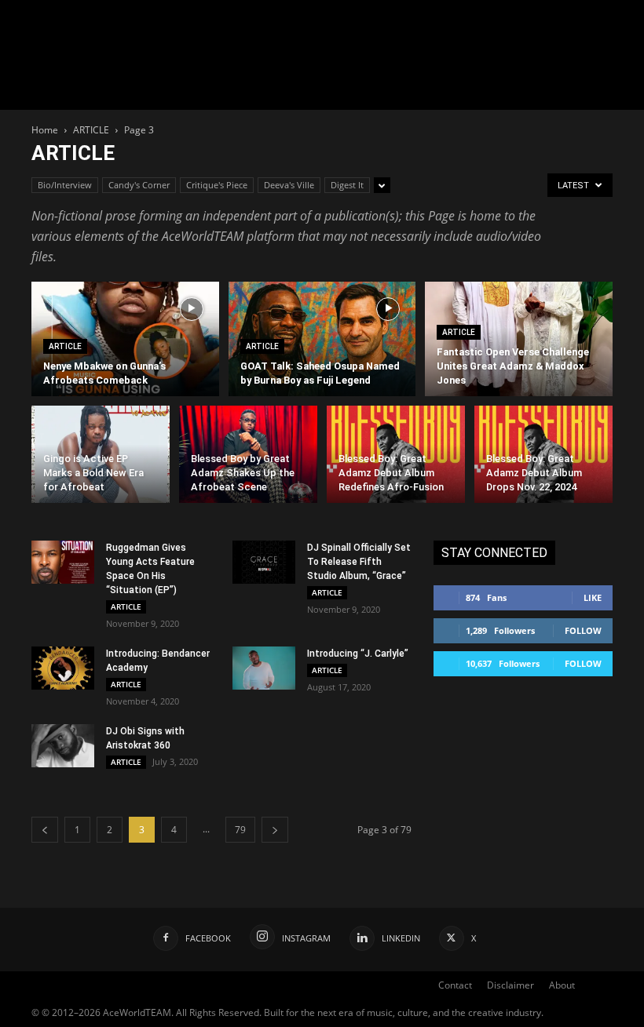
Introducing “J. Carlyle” (357, 653)
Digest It (347, 185)
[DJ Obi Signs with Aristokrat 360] (62, 745)
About (562, 985)
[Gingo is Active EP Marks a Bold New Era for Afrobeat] (100, 457)
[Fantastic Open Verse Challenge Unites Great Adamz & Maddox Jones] (519, 339)
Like (593, 597)
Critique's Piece (216, 185)
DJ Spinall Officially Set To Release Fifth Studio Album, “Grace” (359, 561)
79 (240, 829)
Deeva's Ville (289, 185)
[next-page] (275, 830)
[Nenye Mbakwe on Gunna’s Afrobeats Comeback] (125, 339)
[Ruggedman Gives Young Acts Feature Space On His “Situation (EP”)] (62, 562)
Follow (583, 630)
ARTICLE (91, 130)
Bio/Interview (65, 185)
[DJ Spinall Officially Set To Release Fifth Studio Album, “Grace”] (263, 562)
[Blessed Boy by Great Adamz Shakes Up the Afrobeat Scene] (248, 457)
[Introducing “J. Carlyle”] (263, 668)
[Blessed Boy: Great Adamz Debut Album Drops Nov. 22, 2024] (543, 457)
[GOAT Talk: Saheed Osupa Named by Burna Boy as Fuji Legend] (322, 339)
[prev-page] (44, 830)
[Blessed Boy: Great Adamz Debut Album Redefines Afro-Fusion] (396, 457)
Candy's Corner (139, 185)
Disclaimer (510, 985)
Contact (455, 985)
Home (44, 130)
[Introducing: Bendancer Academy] (62, 668)
